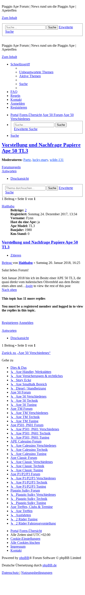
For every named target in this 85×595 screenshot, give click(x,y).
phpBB (24, 558)
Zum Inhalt (9, 18)
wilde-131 (57, 160)
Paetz (27, 160)
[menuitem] (36, 72)
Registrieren (10, 323)
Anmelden (26, 323)
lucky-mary (40, 160)
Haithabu (8, 206)
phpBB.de (49, 565)
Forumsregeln (11, 167)
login (29, 286)
